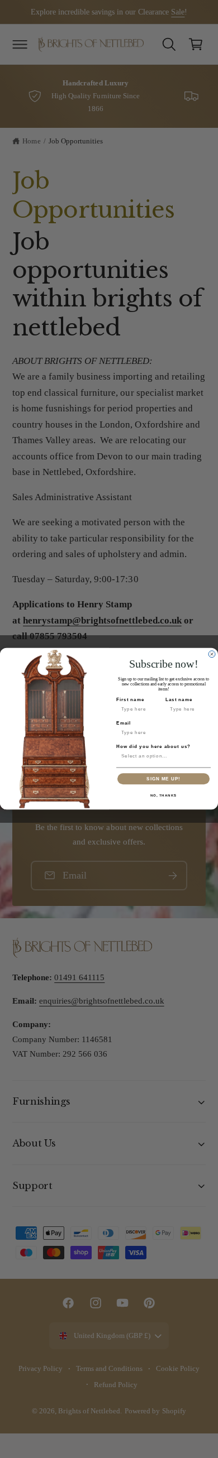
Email (123, 723)
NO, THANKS (163, 796)
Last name (179, 699)
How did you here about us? (153, 746)
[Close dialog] (211, 654)
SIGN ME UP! (163, 778)
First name (130, 699)
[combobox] (162, 756)
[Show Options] (205, 756)
